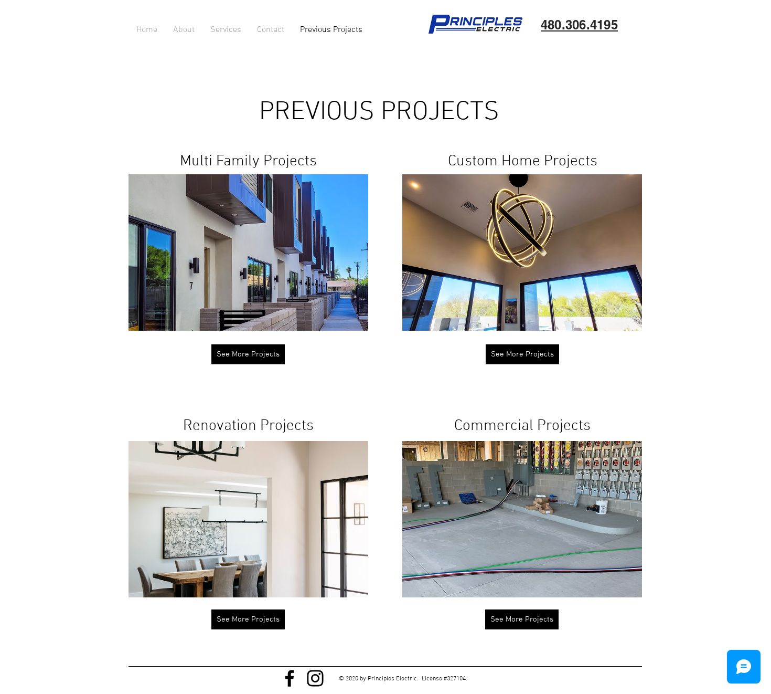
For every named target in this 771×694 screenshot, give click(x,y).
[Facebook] (290, 678)
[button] (248, 252)
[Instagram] (315, 678)
